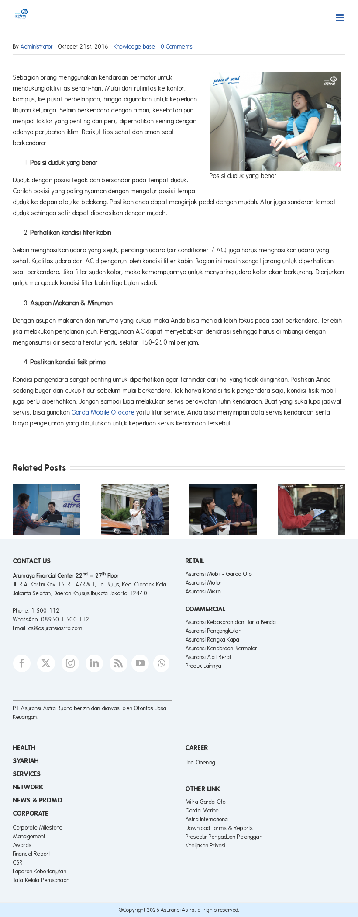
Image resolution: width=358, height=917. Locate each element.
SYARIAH (26, 761)
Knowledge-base (134, 46)
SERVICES (27, 774)
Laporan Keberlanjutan (39, 871)
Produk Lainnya (203, 665)
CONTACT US (32, 561)
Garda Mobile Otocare (103, 412)
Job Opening (200, 762)
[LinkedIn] (94, 663)
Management (29, 836)
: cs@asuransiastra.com (54, 628)
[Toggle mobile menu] (340, 17)
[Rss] (118, 663)
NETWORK (28, 787)
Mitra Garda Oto (206, 801)
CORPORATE (30, 813)
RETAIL (195, 561)
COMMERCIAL (206, 609)
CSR (18, 862)
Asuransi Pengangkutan (213, 631)
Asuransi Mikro (203, 591)
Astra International (207, 819)
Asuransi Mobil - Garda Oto (219, 574)
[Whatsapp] (161, 663)
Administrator (37, 46)
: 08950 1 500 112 (63, 619)
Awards (22, 845)
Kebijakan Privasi (205, 845)
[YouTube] (140, 663)
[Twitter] (46, 663)
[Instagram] (70, 663)
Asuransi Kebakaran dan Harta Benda (231, 622)
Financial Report (31, 854)
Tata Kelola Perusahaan (41, 880)
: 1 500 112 (43, 610)
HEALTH (24, 748)
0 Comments (177, 46)
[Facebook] (22, 663)
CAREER (197, 748)
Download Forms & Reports (219, 828)
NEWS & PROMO (37, 800)
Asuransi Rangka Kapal (213, 639)
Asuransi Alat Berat (208, 657)
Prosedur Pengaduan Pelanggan (224, 836)
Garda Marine (202, 810)
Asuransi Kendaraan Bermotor (222, 648)
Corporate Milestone (37, 827)
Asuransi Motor (204, 582)
